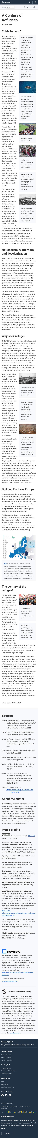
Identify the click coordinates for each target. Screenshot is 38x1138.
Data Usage (14, 1106)
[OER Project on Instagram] (10, 1095)
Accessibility (4, 1106)
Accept (7, 1133)
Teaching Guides (6, 1068)
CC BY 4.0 (31, 836)
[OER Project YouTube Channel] (6, 1095)
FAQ (2, 1082)
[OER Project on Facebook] (2, 1095)
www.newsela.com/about (10, 981)
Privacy (27, 1106)
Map (5, 563)
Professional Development (8, 1071)
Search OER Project (6, 1060)
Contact (3, 1108)
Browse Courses (6, 1055)
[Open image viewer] (27, 87)
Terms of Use (20, 1125)
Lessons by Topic (6, 1057)
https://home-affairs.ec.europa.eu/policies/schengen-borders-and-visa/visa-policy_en (19, 913)
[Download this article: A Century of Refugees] (30, 7)
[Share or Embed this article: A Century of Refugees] (34, 7)
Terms (21, 1106)
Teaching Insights (6, 1073)
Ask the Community (7, 1087)
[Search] (29, 2)
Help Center (4, 1084)
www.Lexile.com (15, 1033)
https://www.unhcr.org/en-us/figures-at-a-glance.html (19, 791)
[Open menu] (35, 2)
